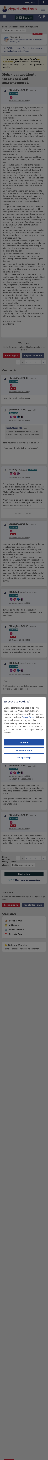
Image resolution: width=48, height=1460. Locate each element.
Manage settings (24, 757)
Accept (24, 742)
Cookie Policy (28, 717)
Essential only (24, 750)
